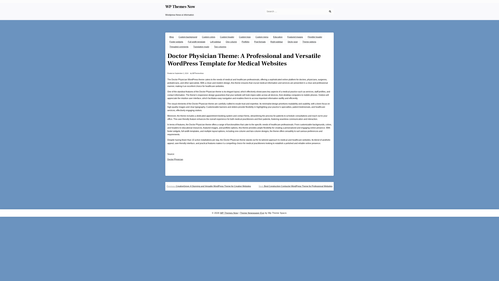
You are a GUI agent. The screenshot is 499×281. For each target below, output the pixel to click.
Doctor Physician (175, 159)
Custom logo (245, 37)
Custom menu (261, 37)
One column (231, 42)
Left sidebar (215, 42)
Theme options (309, 42)
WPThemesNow (198, 73)
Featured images (295, 37)
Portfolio (245, 42)
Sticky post (293, 42)
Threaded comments (178, 47)
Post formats (260, 42)
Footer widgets (176, 42)
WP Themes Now (180, 6)
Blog (171, 37)
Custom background (188, 37)
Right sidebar (276, 42)
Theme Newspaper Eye (252, 213)
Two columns (220, 47)
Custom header (227, 37)
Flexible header (315, 37)
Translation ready (201, 47)
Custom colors (208, 37)
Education (278, 37)
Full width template (196, 42)
